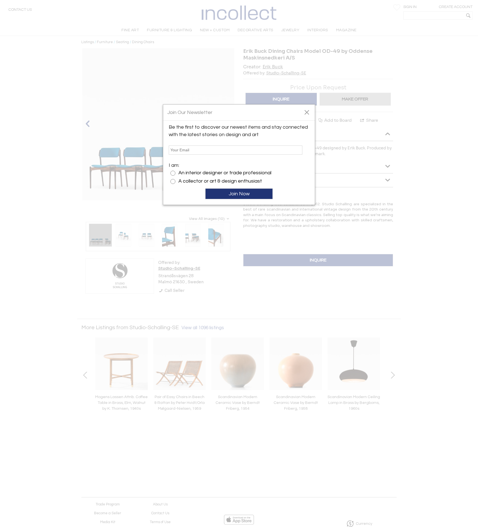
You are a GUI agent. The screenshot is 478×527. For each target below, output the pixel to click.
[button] (306, 112)
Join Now (239, 193)
